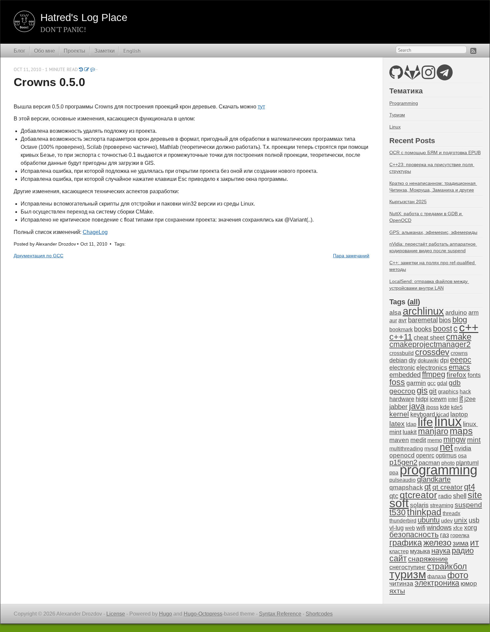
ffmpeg (433, 374)
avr (402, 320)
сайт (398, 558)
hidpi (422, 399)
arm (473, 312)
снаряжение (428, 559)
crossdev (432, 352)
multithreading (406, 448)
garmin (416, 382)
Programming (403, 103)
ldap (411, 424)
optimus (446, 455)
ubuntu (429, 520)
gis (422, 390)
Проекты (74, 50)
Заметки (104, 50)
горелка (459, 535)
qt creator (447, 487)
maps (461, 431)
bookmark (401, 329)
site (475, 495)
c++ (468, 327)
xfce (458, 528)
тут (261, 106)
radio (445, 496)
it (461, 398)
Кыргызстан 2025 (408, 201)
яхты (397, 591)
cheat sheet (429, 337)
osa (462, 455)
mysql (431, 448)
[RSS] (473, 50)
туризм (407, 574)
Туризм (397, 114)
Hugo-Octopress (203, 614)
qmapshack (406, 487)
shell (459, 496)
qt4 (469, 486)
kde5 (457, 407)
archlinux (423, 311)
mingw (454, 439)
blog (459, 319)
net (446, 446)
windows (439, 527)
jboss (432, 407)
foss (397, 382)
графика (405, 542)
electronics (431, 367)
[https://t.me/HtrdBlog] (445, 76)
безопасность (414, 535)
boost (442, 329)
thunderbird (402, 521)
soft (399, 503)
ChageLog (95, 232)
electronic (402, 367)
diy (412, 360)
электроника (437, 583)
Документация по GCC (38, 255)
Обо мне (44, 50)
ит (474, 542)
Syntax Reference (280, 614)
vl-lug (396, 528)
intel (453, 399)
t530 (397, 512)
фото (457, 575)
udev (447, 521)
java (417, 406)
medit (418, 439)
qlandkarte (434, 479)
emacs (459, 367)
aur (393, 320)
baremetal (423, 320)
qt (427, 487)
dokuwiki (428, 360)
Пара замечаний (351, 255)
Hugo (165, 614)
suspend (468, 505)
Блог (19, 50)
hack (465, 391)
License (115, 614)
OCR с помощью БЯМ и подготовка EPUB (435, 152)
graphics (448, 391)
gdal (442, 383)
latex (397, 423)
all (414, 302)
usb (474, 520)
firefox (456, 375)
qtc (393, 496)
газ (444, 535)
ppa (393, 473)
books (423, 329)
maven (399, 439)
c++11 (400, 336)
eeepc (460, 360)
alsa (395, 312)
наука (440, 551)
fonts (474, 375)
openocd (402, 455)
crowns (459, 353)
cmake (458, 336)
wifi (420, 527)
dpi (444, 360)
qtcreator (418, 495)
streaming (441, 505)
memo (434, 440)
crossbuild (401, 353)
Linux (395, 126)
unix (460, 520)
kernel (399, 414)
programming (438, 469)
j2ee (470, 399)
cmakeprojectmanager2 (430, 344)
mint (474, 439)
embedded (405, 374)
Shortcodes (319, 614)
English (132, 50)
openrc (425, 455)
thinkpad (424, 512)
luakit (410, 432)
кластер (399, 551)
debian (398, 360)
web (410, 528)
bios (445, 320)
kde (445, 407)
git (433, 391)
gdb (455, 382)
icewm (438, 399)
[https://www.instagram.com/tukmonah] (428, 76)
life (425, 422)
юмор (469, 583)
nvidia (462, 448)
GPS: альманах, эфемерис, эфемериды (433, 232)
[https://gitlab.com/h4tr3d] (412, 76)
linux (448, 421)
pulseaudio (402, 480)
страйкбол (447, 566)
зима (461, 543)
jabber (398, 406)
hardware (401, 399)
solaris (419, 505)
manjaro (433, 431)
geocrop (402, 391)
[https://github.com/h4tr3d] (396, 76)
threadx (451, 513)
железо (437, 542)
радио (463, 550)
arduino (456, 312)
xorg (470, 527)
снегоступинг (407, 567)
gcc (431, 383)
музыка (420, 551)
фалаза (436, 576)
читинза (401, 583)
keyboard (422, 414)
